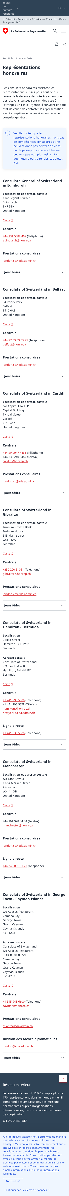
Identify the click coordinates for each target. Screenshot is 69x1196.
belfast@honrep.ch (15, 344)
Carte (6, 220)
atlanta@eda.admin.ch (18, 1026)
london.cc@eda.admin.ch (19, 261)
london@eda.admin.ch (18, 1046)
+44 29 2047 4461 (14, 453)
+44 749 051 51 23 (15, 866)
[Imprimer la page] (57, 44)
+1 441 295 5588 (14, 700)
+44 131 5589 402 (14, 236)
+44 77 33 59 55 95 (15, 340)
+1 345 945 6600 (14, 1001)
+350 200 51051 (13, 569)
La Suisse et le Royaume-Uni (28, 31)
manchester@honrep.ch (19, 825)
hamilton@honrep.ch (17, 708)
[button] (63, 1078)
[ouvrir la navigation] (63, 30)
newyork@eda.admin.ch (19, 713)
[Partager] (64, 44)
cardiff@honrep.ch (15, 461)
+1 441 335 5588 (14, 733)
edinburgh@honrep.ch (18, 240)
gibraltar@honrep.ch (17, 574)
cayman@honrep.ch (16, 1006)
